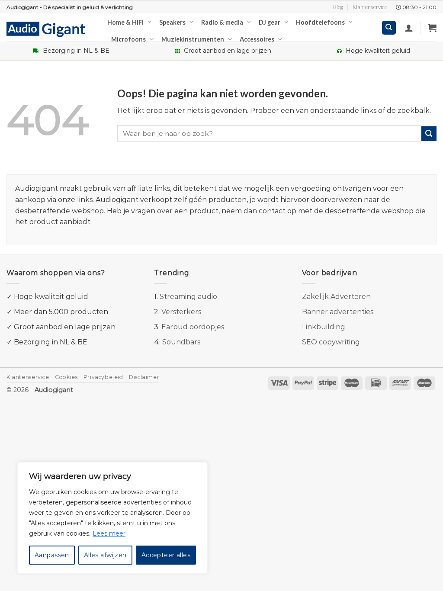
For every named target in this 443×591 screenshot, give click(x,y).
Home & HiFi (125, 22)
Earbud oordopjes (192, 327)
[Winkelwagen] (432, 27)
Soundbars (181, 342)
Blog (338, 6)
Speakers (172, 22)
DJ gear (269, 22)
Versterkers (181, 312)
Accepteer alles (165, 555)
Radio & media (222, 22)
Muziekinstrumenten (192, 39)
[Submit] (429, 133)
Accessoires (257, 39)
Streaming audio (188, 296)
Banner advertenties (337, 312)
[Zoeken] (389, 28)
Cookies (66, 377)
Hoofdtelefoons (320, 22)
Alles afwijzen (105, 555)
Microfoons (128, 39)
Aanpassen (52, 555)
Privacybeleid (103, 377)
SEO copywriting (331, 342)
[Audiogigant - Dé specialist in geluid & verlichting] (50, 28)
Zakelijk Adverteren (336, 296)
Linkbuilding (323, 327)
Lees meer (109, 533)
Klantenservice (370, 6)
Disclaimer (144, 377)
